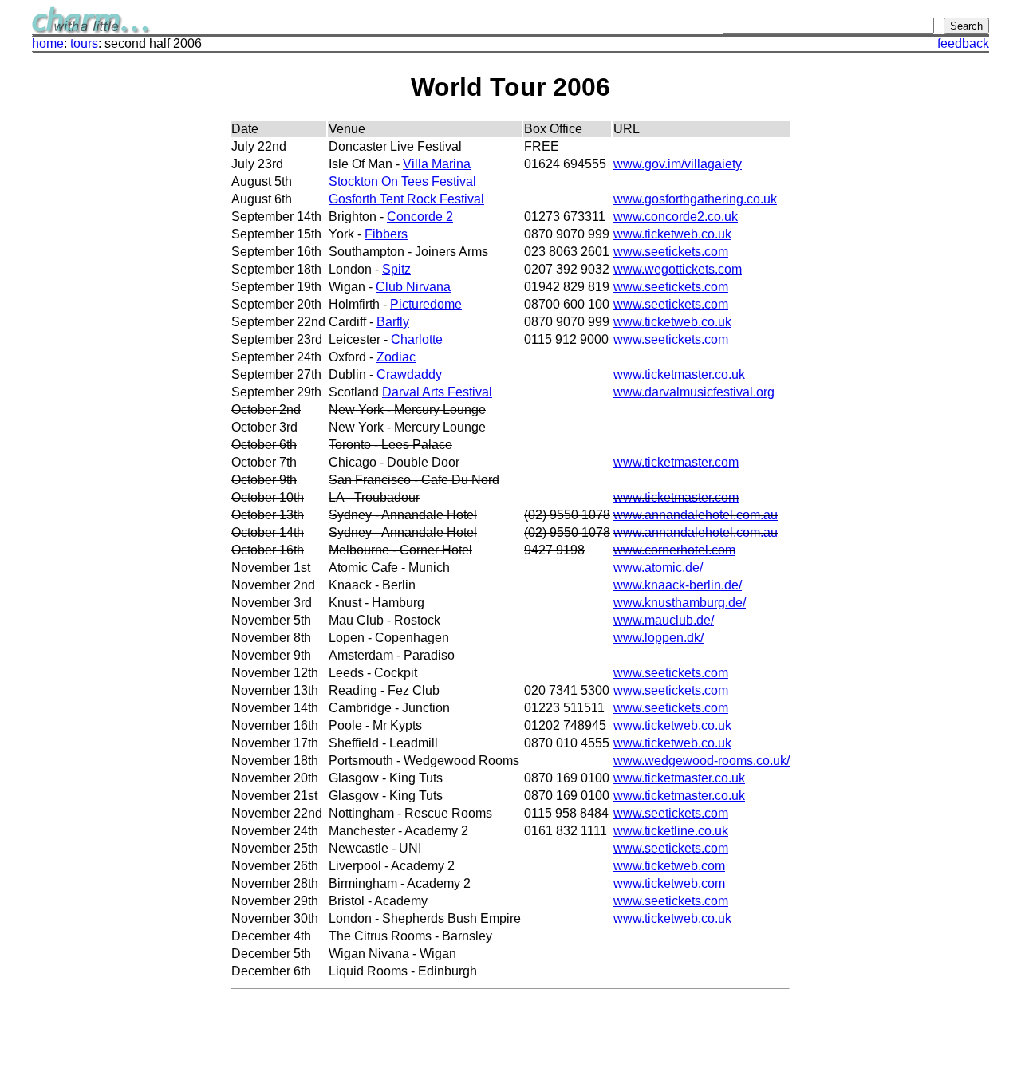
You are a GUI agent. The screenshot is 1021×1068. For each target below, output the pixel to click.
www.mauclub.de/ (663, 620)
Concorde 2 (420, 216)
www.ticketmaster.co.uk (679, 374)
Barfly (392, 322)
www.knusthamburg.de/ (679, 602)
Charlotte (417, 339)
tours (84, 43)
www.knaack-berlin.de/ (677, 585)
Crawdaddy (409, 374)
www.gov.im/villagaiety (677, 164)
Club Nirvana (413, 287)
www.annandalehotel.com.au (695, 515)
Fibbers (386, 234)
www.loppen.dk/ (658, 637)
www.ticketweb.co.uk (672, 234)
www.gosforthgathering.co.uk (695, 199)
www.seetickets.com (670, 251)
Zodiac (396, 357)
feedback (963, 43)
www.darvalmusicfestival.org (694, 392)
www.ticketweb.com (669, 866)
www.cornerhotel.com (674, 550)
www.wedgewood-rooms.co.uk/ (701, 760)
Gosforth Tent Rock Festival (406, 199)
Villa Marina (437, 164)
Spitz (396, 269)
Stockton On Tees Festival (402, 181)
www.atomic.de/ (658, 567)
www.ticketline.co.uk (670, 830)
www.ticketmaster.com (676, 462)
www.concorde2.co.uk (675, 216)
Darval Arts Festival (437, 392)
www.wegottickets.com (677, 269)
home (48, 43)
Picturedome (426, 304)
